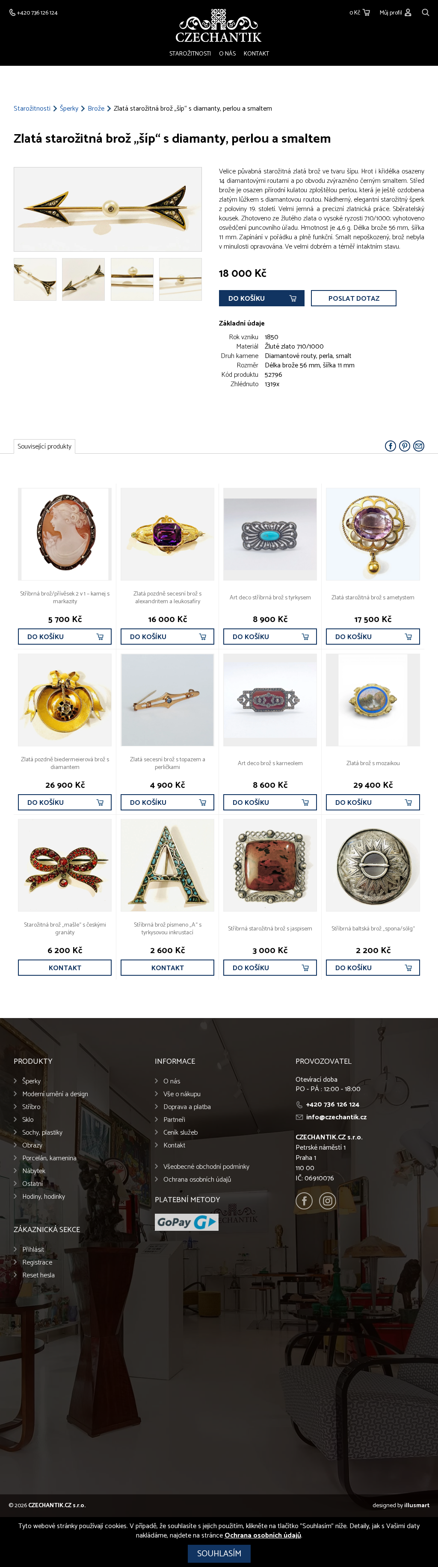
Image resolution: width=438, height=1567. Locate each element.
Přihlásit (33, 1250)
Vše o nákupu (182, 1094)
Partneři (174, 1120)
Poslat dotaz (353, 299)
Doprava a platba (187, 1107)
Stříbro (31, 1107)
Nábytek (33, 1171)
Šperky (69, 109)
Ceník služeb (180, 1133)
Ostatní (32, 1184)
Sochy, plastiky (42, 1133)
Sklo (27, 1120)
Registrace (37, 1262)
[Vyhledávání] (425, 11)
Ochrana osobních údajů (197, 1180)
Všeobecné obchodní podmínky (206, 1167)
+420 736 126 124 (332, 1104)
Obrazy (32, 1145)
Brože (96, 109)
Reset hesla (38, 1275)
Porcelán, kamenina (49, 1158)
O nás (227, 54)
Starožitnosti (190, 54)
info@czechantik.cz (336, 1117)
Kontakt (256, 54)
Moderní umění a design (55, 1094)
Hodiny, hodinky (43, 1197)
